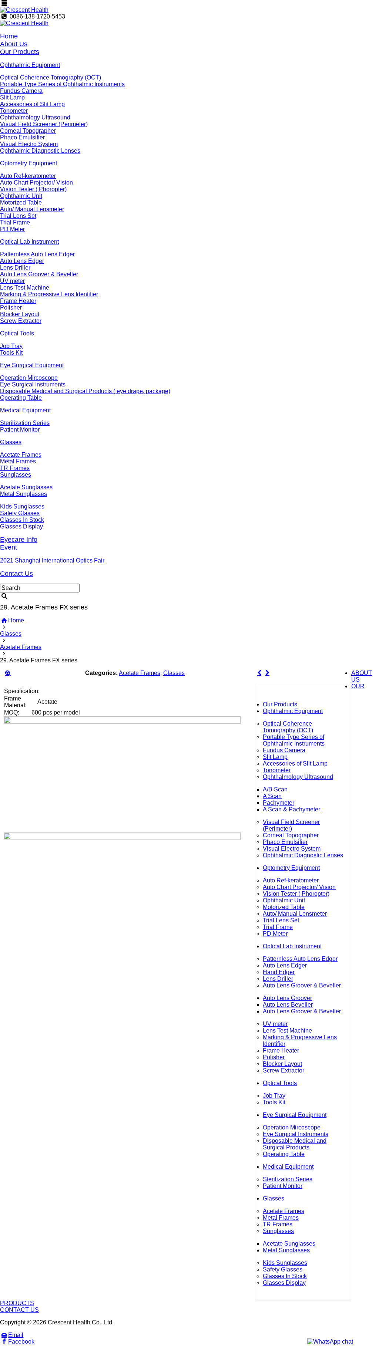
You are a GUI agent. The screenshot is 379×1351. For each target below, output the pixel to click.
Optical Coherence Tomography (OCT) (50, 77)
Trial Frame (15, 222)
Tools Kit (11, 352)
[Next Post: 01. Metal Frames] (267, 673)
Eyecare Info (18, 539)
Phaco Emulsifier (22, 137)
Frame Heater (18, 301)
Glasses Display (21, 526)
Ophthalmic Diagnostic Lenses (40, 151)
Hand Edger (279, 972)
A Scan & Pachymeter (291, 809)
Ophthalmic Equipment (30, 65)
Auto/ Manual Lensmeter (32, 209)
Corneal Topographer (28, 131)
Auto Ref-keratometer (28, 176)
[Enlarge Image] (8, 673)
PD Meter (12, 229)
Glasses (10, 442)
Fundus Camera (21, 91)
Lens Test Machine (24, 287)
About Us (13, 44)
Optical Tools (17, 333)
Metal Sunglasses (23, 494)
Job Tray (11, 346)
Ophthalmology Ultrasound (35, 117)
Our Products (19, 51)
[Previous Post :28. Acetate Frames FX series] (259, 673)
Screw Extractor (20, 321)
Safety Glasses (20, 513)
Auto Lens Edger (22, 261)
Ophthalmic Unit (21, 196)
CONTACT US (19, 1310)
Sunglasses (15, 475)
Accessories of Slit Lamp (32, 104)
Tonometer (14, 111)
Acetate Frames (20, 455)
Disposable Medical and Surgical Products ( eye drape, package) (85, 391)
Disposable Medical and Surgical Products (294, 1144)
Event (8, 547)
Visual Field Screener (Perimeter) (44, 124)
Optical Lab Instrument (29, 242)
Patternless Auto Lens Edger (37, 254)
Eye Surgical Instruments (33, 384)
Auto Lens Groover (287, 998)
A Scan (272, 796)
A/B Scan (275, 789)
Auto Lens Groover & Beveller (39, 274)
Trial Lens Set (18, 216)
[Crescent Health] (24, 10)
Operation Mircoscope (29, 378)
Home (9, 36)
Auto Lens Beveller (288, 1005)
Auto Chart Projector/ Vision (36, 182)
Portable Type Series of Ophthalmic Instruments (62, 84)
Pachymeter (278, 803)
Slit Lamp (12, 97)
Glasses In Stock (22, 520)
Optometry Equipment (28, 163)
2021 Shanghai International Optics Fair (52, 560)
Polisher (11, 307)
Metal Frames (18, 461)
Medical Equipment (25, 410)
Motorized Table (21, 202)
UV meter (12, 281)
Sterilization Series (25, 423)
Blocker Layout (19, 314)
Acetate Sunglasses (26, 487)
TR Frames (15, 468)
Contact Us (16, 573)
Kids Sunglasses (22, 506)
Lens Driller (15, 267)
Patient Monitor (20, 429)
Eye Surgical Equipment (32, 365)
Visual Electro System (29, 144)
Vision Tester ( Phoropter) (33, 189)
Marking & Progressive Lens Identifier (49, 294)
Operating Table (21, 398)
